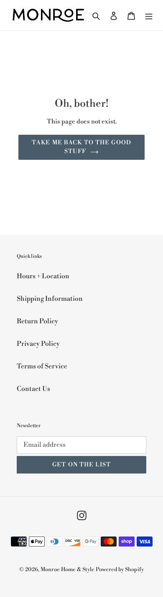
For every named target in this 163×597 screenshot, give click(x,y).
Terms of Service (42, 366)
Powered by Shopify (120, 569)
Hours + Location (43, 276)
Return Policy (37, 321)
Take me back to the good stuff (81, 147)
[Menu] (149, 15)
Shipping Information (50, 299)
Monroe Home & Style (67, 569)
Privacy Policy (38, 344)
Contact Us (33, 389)
